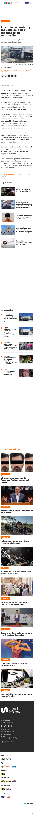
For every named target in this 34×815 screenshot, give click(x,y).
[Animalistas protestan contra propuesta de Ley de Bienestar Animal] (26, 346)
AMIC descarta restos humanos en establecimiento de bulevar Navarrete (24, 205)
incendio (3, 176)
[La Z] (14, 781)
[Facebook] (8, 76)
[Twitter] (5, 76)
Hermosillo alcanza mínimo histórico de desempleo (14, 603)
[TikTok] (16, 726)
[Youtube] (9, 726)
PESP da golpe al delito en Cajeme (23, 190)
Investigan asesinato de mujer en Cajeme (24, 242)
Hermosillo (15, 21)
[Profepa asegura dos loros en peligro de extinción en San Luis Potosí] (26, 359)
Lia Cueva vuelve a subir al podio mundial (14, 664)
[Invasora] (3, 759)
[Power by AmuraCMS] (28, 803)
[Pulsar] (8, 759)
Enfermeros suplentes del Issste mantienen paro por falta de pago (10, 318)
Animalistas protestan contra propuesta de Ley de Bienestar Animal (10, 347)
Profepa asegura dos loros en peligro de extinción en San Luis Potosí (10, 360)
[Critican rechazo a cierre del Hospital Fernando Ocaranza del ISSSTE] (26, 332)
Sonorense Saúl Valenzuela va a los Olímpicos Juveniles (16, 634)
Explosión (19, 174)
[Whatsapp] (2, 76)
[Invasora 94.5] (3, 767)
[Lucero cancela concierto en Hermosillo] (26, 373)
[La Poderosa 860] (8, 766)
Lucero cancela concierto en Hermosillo (10, 372)
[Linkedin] (12, 76)
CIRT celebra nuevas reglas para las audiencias (16, 695)
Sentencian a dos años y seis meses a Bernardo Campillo (24, 230)
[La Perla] (8, 796)
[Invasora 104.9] (3, 774)
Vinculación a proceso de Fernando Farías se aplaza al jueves (15, 480)
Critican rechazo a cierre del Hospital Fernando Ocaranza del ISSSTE (10, 332)
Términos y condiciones (7, 741)
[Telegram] (15, 76)
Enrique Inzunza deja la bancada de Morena (17, 512)
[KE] (3, 797)
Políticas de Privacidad (7, 743)
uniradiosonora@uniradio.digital (9, 738)
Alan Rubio (7, 67)
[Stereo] (3, 781)
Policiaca (5, 21)
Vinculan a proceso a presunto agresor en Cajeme (24, 217)
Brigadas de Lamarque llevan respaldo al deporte (15, 542)
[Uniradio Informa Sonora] (11, 2)
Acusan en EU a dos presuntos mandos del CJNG (16, 573)
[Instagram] (12, 726)
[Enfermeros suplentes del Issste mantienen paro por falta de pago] (26, 317)
